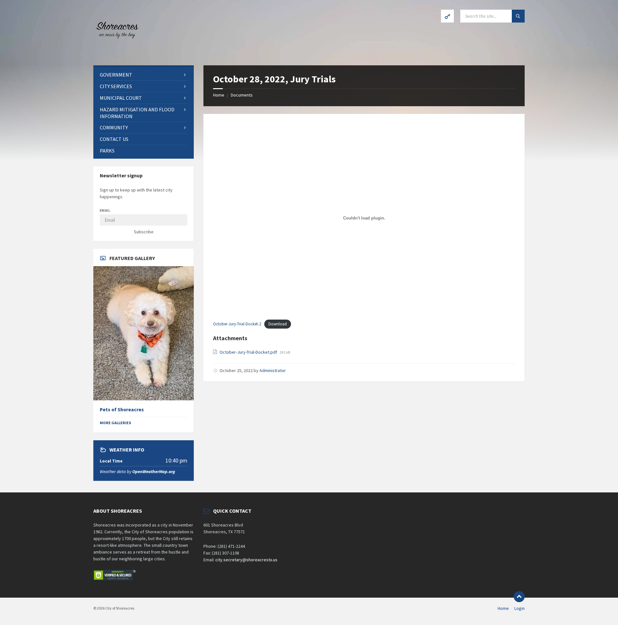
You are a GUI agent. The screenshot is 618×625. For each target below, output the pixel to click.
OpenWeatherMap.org (153, 471)
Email (105, 210)
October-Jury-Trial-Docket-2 (237, 323)
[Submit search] (518, 16)
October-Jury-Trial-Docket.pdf (249, 352)
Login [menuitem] (519, 608)
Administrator (272, 370)
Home (218, 95)
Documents (242, 95)
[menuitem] (143, 74)
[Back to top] (519, 596)
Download (277, 323)
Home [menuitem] (503, 608)
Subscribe (144, 232)
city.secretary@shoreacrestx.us (246, 560)
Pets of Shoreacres (122, 409)
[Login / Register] (447, 16)
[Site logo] (115, 53)
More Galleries (115, 422)
